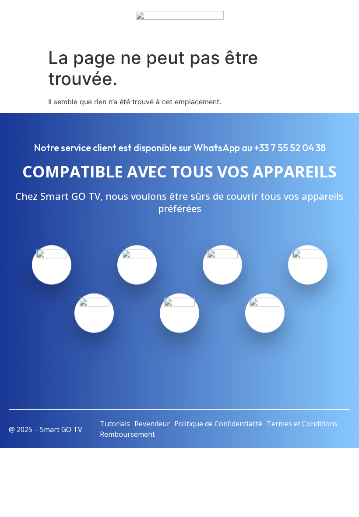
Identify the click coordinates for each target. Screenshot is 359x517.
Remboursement (127, 434)
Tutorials (115, 423)
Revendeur (152, 423)
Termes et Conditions (302, 423)
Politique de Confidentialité (218, 423)
